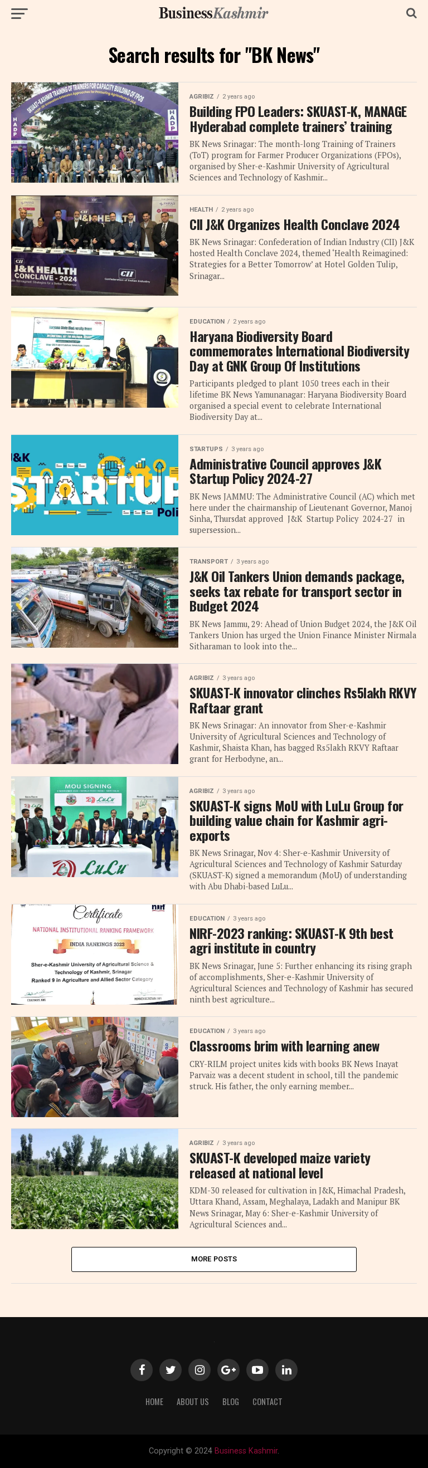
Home (154, 1401)
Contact (267, 1401)
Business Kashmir (246, 1451)
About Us (193, 1401)
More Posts (214, 1259)
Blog (230, 1401)
